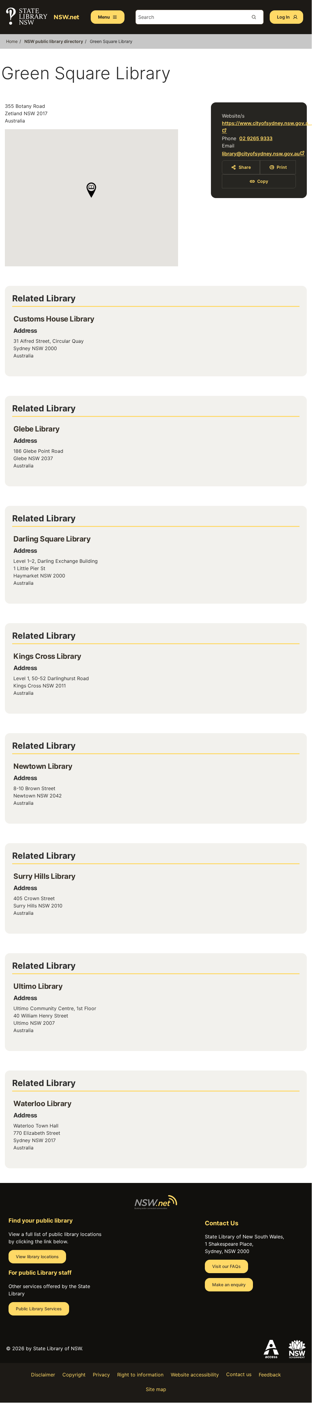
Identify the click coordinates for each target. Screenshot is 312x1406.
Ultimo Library (37, 986)
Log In (283, 17)
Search (256, 17)
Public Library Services (39, 1308)
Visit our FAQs (226, 1266)
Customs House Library (53, 318)
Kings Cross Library (47, 656)
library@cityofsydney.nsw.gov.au (261, 154)
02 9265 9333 (255, 138)
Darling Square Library (51, 538)
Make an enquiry (229, 1284)
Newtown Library (42, 766)
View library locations (37, 1256)
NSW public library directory (53, 41)
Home (12, 41)
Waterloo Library (42, 1103)
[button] (91, 190)
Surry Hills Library (44, 876)
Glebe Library (36, 428)
